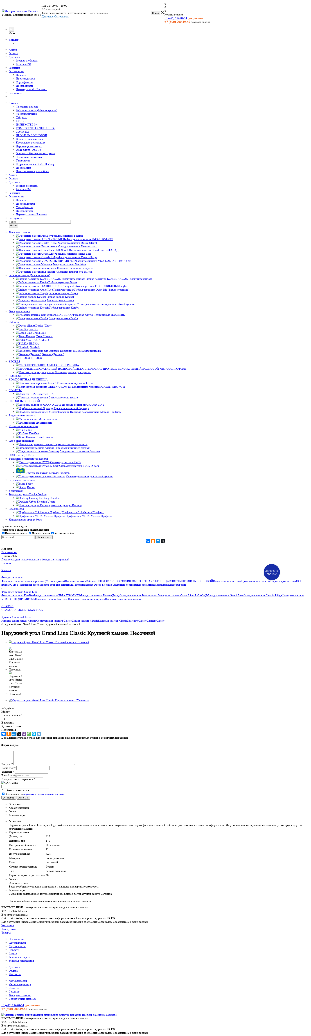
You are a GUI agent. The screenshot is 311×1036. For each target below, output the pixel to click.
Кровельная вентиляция (30, 142)
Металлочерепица (20, 984)
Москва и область (27, 60)
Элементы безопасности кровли (35, 153)
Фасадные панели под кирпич (86, 599)
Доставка (14, 57)
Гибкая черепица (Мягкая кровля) (36, 110)
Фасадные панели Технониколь (138, 595)
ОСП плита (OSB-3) (28, 149)
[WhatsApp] (29, 734)
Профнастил (23, 167)
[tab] (159, 804)
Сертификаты (24, 82)
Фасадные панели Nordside (51, 599)
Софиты (14, 988)
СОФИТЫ (22, 131)
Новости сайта (41, 533)
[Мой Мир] (158, 541)
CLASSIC (7, 609)
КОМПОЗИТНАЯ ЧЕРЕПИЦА (35, 128)
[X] (163, 541)
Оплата (13, 53)
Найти (13, 225)
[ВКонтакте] (148, 541)
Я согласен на (35, 794)
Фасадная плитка (26, 113)
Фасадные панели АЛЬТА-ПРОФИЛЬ (56, 595)
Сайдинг (21, 117)
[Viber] (24, 734)
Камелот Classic (137, 620)
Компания (7, 925)
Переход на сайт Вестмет (31, 89)
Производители (25, 78)
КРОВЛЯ (21, 121)
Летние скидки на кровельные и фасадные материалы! (35, 559)
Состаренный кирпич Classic (54, 620)
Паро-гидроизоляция (29, 146)
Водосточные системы (30, 139)
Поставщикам (24, 85)
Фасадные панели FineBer (17, 595)
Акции (13, 49)
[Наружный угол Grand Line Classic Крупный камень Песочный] (49, 642)
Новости (21, 75)
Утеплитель (23, 160)
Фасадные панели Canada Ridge (262, 595)
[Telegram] (39, 734)
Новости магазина (16, 533)
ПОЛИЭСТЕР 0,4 (27, 124)
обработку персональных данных (43, 794)
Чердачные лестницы (29, 157)
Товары (6, 932)
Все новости (9, 552)
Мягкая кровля (18, 980)
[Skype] (34, 734)
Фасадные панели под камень (123, 599)
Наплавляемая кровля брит (32, 171)
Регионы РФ (23, 64)
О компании (16, 71)
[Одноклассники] (153, 541)
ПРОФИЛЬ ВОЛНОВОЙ (31, 135)
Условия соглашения (21, 960)
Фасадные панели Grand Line (225, 595)
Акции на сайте (64, 533)
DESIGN (18, 609)
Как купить (8, 929)
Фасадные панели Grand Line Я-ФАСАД (182, 595)
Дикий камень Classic (85, 620)
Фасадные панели (27, 106)
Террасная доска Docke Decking (35, 164)
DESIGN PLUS (33, 609)
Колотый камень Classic (112, 620)
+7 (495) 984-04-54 (175, 18)
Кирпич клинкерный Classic (18, 620)
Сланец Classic (155, 620)
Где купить (15, 93)
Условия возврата (19, 957)
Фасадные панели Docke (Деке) (99, 595)
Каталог (14, 39)
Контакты (15, 974)
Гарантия (14, 67)
